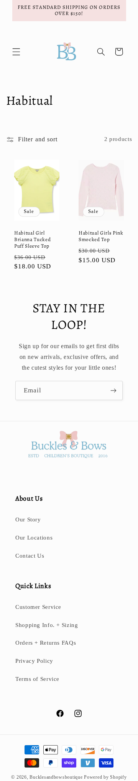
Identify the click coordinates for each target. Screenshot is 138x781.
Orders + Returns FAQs (45, 643)
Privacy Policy (34, 661)
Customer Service (38, 607)
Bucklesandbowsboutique (56, 777)
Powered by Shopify (105, 777)
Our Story (28, 519)
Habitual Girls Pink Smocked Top (101, 236)
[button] (16, 51)
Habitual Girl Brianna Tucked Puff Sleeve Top (32, 240)
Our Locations (34, 538)
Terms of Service (37, 679)
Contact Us (29, 556)
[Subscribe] (113, 390)
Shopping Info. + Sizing (46, 625)
